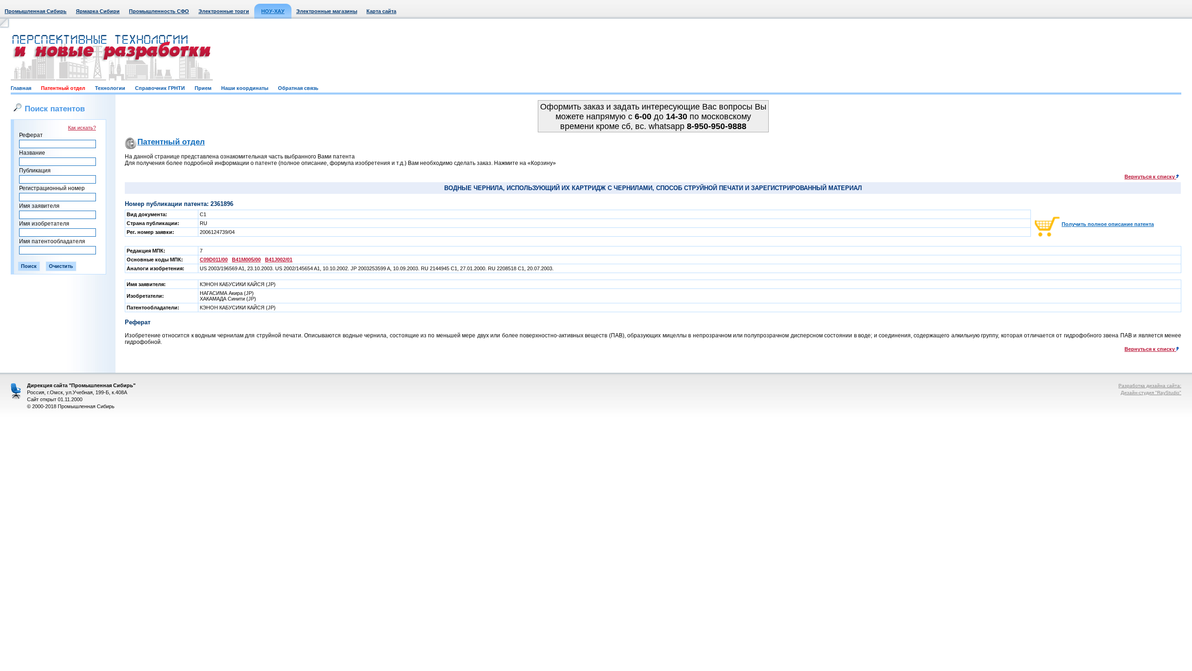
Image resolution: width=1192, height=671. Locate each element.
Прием (203, 88)
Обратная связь (298, 88)
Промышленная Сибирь (36, 11)
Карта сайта (381, 11)
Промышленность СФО (159, 11)
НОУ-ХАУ (272, 11)
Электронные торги (223, 11)
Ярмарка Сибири (98, 11)
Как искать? (82, 127)
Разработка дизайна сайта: (1149, 385)
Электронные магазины (326, 11)
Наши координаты (244, 88)
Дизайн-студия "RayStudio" (1151, 392)
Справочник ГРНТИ (160, 88)
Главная (21, 88)
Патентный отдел (63, 88)
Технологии (110, 88)
